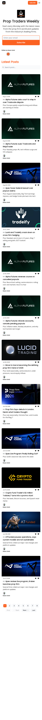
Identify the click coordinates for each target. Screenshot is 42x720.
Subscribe (33, 3)
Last (33, 610)
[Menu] (39, 2)
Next (24, 610)
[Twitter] (8, 54)
